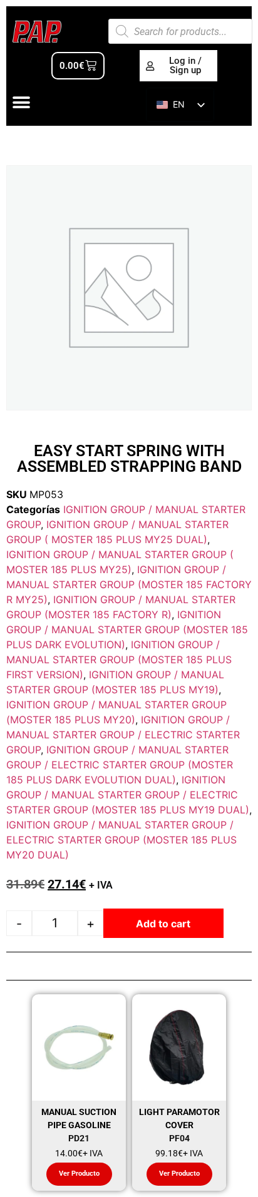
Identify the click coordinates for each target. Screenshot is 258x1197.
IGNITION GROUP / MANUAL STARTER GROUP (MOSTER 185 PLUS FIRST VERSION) (119, 659)
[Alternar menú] (21, 102)
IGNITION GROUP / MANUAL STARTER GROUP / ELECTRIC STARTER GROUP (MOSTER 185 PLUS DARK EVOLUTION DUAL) (119, 764)
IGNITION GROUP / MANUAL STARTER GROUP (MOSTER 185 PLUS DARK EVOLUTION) (127, 629)
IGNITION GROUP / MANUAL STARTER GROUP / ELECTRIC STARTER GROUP (123, 734)
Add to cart (163, 923)
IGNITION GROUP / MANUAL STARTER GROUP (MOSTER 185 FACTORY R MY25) (129, 584)
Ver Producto (79, 1173)
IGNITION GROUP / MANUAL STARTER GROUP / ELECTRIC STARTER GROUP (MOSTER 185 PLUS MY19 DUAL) (127, 794)
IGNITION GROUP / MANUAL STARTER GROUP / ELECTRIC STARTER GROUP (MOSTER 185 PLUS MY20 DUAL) (121, 839)
